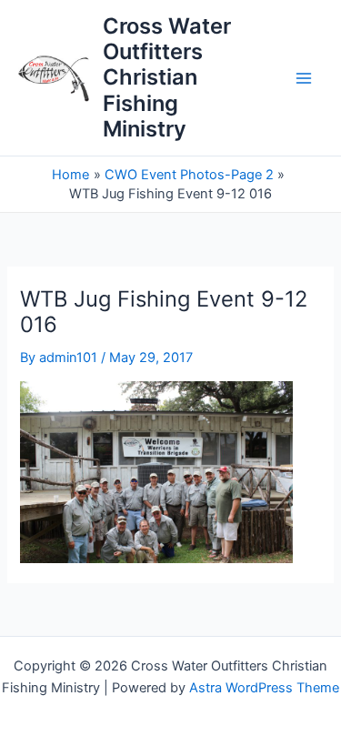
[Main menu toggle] (304, 78)
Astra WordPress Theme (264, 688)
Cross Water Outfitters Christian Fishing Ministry (167, 78)
